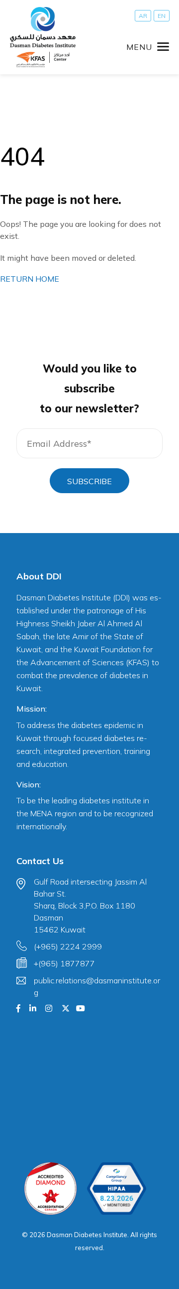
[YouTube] (80, 1008)
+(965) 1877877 (64, 963)
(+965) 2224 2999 (68, 946)
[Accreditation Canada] (50, 1188)
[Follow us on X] (66, 1008)
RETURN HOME (29, 279)
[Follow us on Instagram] (48, 1008)
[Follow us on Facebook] (18, 1008)
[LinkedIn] (32, 1008)
